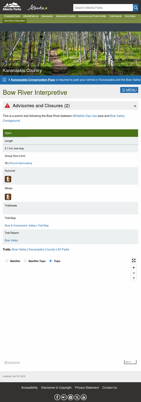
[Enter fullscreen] (133, 260)
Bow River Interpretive (15, 21)
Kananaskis (47, 16)
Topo (57, 261)
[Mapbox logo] (12, 363)
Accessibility (29, 387)
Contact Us (109, 387)
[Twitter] (77, 396)
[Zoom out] (133, 273)
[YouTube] (84, 396)
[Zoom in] (133, 267)
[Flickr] (64, 396)
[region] (70, 311)
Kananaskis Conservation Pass (33, 80)
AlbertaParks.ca (31, 16)
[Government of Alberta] (36, 6)
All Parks (63, 249)
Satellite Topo (37, 261)
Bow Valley (130, 16)
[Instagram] (70, 396)
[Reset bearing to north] (133, 278)
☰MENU (129, 90)
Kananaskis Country (65, 16)
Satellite (15, 261)
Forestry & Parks (12, 16)
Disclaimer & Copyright (56, 387)
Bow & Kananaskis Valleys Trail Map (27, 225)
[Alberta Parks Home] (14, 6)
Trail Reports (116, 16)
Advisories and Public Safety (92, 16)
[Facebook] (57, 396)
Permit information (20, 163)
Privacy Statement (87, 387)
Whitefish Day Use (85, 116)
